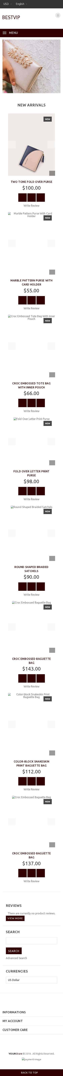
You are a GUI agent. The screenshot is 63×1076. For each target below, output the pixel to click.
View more (15, 918)
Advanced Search (16, 958)
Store (16, 1053)
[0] (53, 19)
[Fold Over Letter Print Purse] (32, 441)
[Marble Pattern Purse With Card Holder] (31, 242)
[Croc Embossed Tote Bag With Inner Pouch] (31, 345)
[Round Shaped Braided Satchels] (31, 532)
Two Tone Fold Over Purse (31, 181)
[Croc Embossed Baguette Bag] (31, 626)
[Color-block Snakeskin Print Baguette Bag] (31, 723)
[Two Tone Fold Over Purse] (31, 144)
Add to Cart (22, 197)
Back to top (30, 1072)
